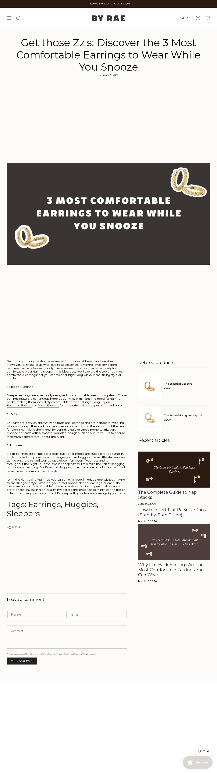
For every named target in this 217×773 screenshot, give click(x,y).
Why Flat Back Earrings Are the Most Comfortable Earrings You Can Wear (171, 569)
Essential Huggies (58, 467)
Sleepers (23, 513)
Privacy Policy (63, 654)
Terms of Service (82, 654)
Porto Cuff (103, 433)
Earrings (44, 504)
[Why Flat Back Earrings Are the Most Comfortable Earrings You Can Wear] (174, 542)
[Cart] (208, 18)
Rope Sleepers (48, 405)
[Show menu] (9, 18)
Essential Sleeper (19, 405)
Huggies (80, 504)
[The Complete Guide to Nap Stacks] (174, 470)
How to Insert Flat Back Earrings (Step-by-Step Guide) (172, 512)
